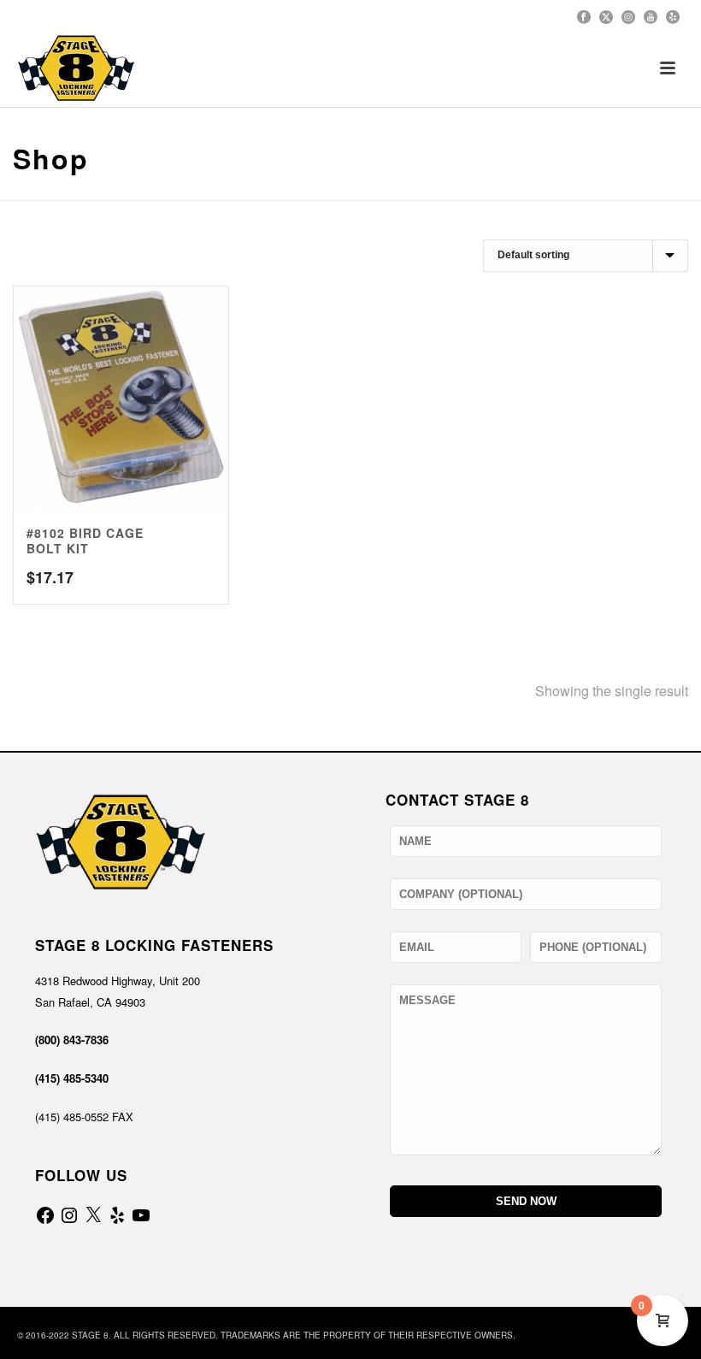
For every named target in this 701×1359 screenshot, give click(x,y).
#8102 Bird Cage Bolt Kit (85, 540)
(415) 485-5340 (72, 1078)
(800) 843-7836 (72, 1039)
